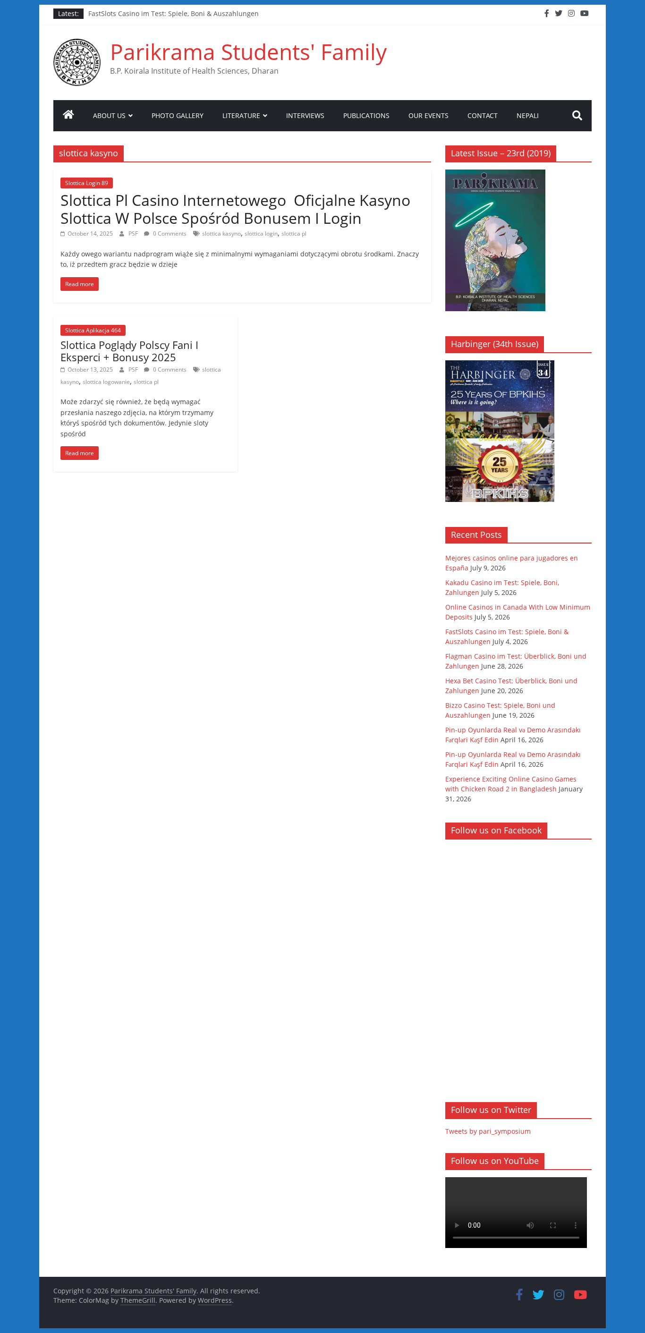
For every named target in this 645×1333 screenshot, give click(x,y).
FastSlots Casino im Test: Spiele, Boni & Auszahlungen (173, 13)
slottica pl (293, 233)
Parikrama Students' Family (248, 51)
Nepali (528, 115)
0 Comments (169, 233)
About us (109, 115)
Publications (366, 115)
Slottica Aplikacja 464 (93, 330)
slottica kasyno (221, 233)
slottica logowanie (106, 382)
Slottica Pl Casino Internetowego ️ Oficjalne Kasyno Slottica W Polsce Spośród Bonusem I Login (235, 209)
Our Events (428, 115)
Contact (482, 115)
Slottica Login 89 (86, 183)
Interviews (305, 115)
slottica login (261, 233)
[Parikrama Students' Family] (68, 115)
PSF (133, 233)
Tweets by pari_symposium (488, 1131)
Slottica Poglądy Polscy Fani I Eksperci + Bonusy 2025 (129, 351)
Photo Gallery (178, 115)
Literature (241, 115)
